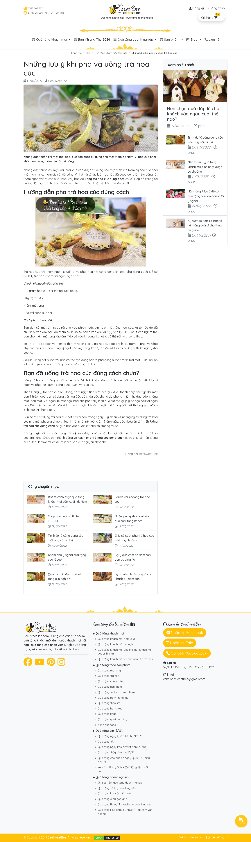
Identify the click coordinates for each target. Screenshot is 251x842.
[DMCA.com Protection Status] (107, 837)
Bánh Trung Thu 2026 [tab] (93, 39)
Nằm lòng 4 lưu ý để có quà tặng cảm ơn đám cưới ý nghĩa (206, 196)
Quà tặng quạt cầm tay (112, 719)
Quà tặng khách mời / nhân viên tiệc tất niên (125, 659)
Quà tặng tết (106, 741)
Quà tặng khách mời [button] (51, 39)
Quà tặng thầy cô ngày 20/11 (116, 752)
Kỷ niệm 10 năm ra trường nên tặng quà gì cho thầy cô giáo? (205, 225)
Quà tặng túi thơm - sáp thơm (116, 692)
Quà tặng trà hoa (108, 675)
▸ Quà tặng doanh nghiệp (111, 777)
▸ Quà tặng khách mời (108, 633)
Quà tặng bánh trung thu (113, 697)
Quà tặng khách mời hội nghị (115, 644)
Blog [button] (194, 39)
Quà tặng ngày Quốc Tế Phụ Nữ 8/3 (120, 736)
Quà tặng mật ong (109, 670)
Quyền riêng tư (217, 837)
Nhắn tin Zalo (181, 643)
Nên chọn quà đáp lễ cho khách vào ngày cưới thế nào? (193, 114)
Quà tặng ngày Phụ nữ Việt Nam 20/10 (122, 747)
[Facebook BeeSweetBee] (28, 664)
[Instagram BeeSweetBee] (61, 664)
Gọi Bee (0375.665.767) (189, 653)
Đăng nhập (217, 8)
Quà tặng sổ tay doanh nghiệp (117, 788)
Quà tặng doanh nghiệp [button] (135, 39)
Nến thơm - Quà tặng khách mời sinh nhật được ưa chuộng (205, 166)
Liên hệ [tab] (213, 39)
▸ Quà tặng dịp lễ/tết (108, 730)
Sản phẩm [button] (171, 39)
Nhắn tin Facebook (186, 632)
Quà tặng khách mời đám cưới (116, 639)
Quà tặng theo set (109, 703)
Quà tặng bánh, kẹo (110, 708)
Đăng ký (198, 8)
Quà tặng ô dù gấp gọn (112, 799)
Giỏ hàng (210, 16)
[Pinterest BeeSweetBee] (51, 664)
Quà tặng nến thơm (110, 686)
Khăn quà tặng (107, 725)
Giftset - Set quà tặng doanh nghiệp (120, 782)
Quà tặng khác (107, 714)
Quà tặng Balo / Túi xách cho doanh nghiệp (125, 804)
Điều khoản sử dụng (192, 837)
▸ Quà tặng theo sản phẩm (111, 665)
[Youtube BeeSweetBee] (39, 664)
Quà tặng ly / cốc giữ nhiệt (114, 793)
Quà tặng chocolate (110, 681)
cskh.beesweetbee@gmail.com (184, 679)
